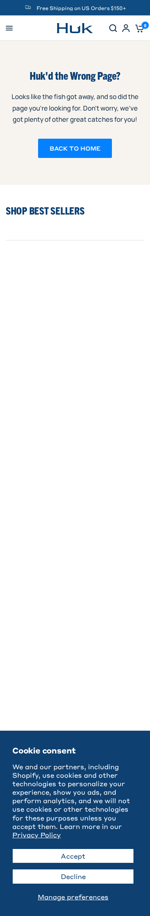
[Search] (113, 28)
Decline (73, 876)
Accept (73, 856)
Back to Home (75, 148)
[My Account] (126, 28)
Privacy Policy (36, 834)
